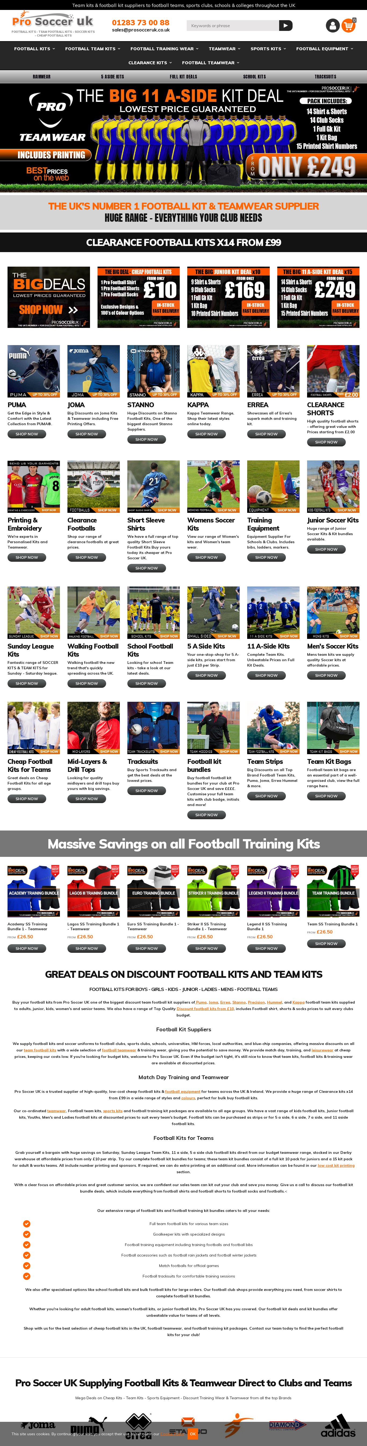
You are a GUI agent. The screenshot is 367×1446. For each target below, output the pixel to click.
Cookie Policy (172, 1433)
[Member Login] (333, 26)
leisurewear (322, 1050)
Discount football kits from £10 (205, 1008)
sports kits (113, 1110)
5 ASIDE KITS (112, 76)
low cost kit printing (336, 1165)
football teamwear (119, 1050)
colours (188, 1098)
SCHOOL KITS (254, 76)
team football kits (40, 1050)
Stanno (239, 1002)
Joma (213, 1002)
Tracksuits (325, 76)
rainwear (42, 76)
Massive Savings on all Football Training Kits (184, 843)
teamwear (56, 1110)
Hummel (274, 1002)
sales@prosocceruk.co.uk (141, 30)
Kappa (299, 1002)
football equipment (182, 1091)
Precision (256, 1002)
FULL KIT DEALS (183, 76)
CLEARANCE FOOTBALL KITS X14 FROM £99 (183, 242)
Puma (201, 1002)
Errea (225, 1002)
